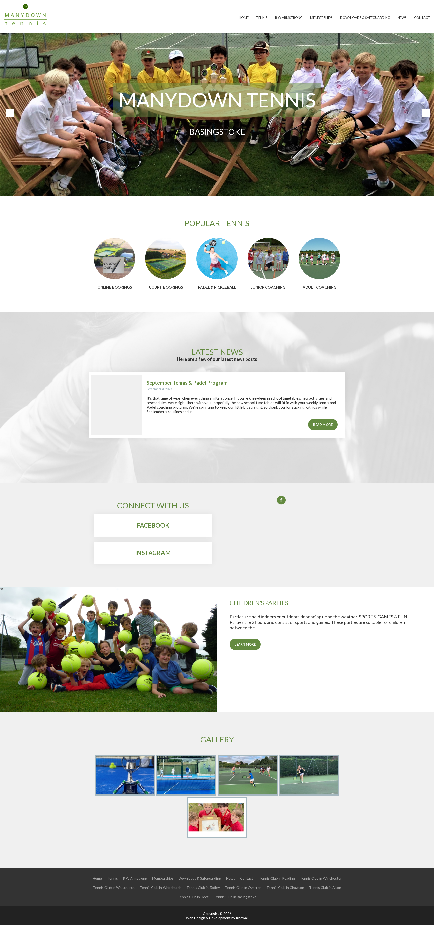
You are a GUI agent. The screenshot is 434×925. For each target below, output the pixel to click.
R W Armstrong (289, 18)
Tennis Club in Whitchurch (114, 887)
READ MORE (323, 425)
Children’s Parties (259, 602)
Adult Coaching (320, 287)
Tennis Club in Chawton (285, 887)
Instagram (153, 552)
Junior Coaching (268, 287)
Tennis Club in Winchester (321, 878)
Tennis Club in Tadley (203, 887)
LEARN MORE (245, 644)
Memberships (321, 18)
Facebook (153, 525)
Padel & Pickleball (217, 287)
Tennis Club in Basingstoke (235, 897)
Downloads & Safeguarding (365, 18)
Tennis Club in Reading (277, 878)
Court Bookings (166, 287)
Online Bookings (114, 287)
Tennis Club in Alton (325, 887)
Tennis (261, 18)
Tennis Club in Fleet (193, 897)
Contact (422, 18)
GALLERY (217, 739)
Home (244, 18)
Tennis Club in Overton (243, 887)
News (402, 18)
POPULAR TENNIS (217, 223)
